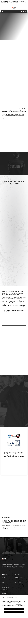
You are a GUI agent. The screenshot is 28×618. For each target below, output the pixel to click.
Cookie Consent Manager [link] (6, 597)
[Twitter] (23, 11)
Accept (14, 609)
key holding (12, 301)
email (16, 311)
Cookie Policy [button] (18, 604)
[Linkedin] (25, 11)
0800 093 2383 (7, 311)
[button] (2, 11)
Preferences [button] (22, 605)
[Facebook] (21, 11)
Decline (14, 612)
